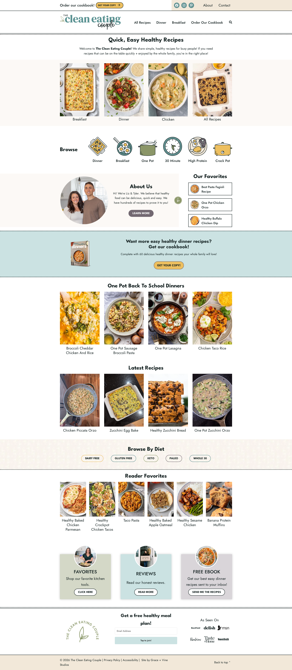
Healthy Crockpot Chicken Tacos (102, 525)
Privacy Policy (112, 660)
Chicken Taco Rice (212, 348)
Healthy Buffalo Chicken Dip (212, 220)
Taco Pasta (131, 520)
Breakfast (178, 22)
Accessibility (130, 660)
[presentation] (194, 188)
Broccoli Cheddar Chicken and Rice (80, 350)
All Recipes (142, 22)
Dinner (161, 22)
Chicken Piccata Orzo (79, 430)
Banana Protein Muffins (219, 522)
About (208, 5)
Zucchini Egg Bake (124, 430)
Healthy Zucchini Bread (168, 430)
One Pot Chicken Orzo (213, 205)
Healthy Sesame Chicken (189, 522)
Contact (224, 5)
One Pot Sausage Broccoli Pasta (124, 350)
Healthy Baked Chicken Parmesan (73, 525)
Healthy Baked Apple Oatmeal (160, 522)
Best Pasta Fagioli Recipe (213, 189)
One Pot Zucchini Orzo (212, 430)
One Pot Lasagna (168, 348)
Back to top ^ (222, 662)
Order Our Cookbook (207, 22)
